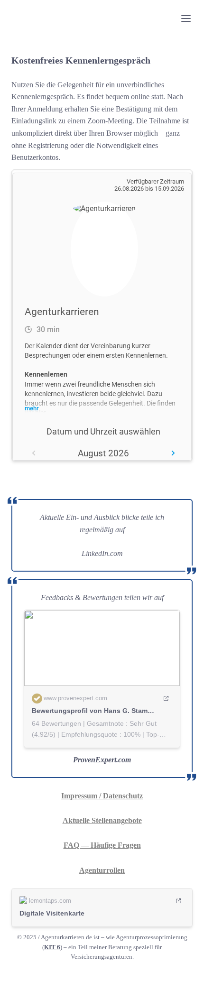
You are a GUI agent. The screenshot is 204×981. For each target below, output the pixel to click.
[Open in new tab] (184, 178)
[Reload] (170, 178)
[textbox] (102, 18)
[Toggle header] (186, 18)
